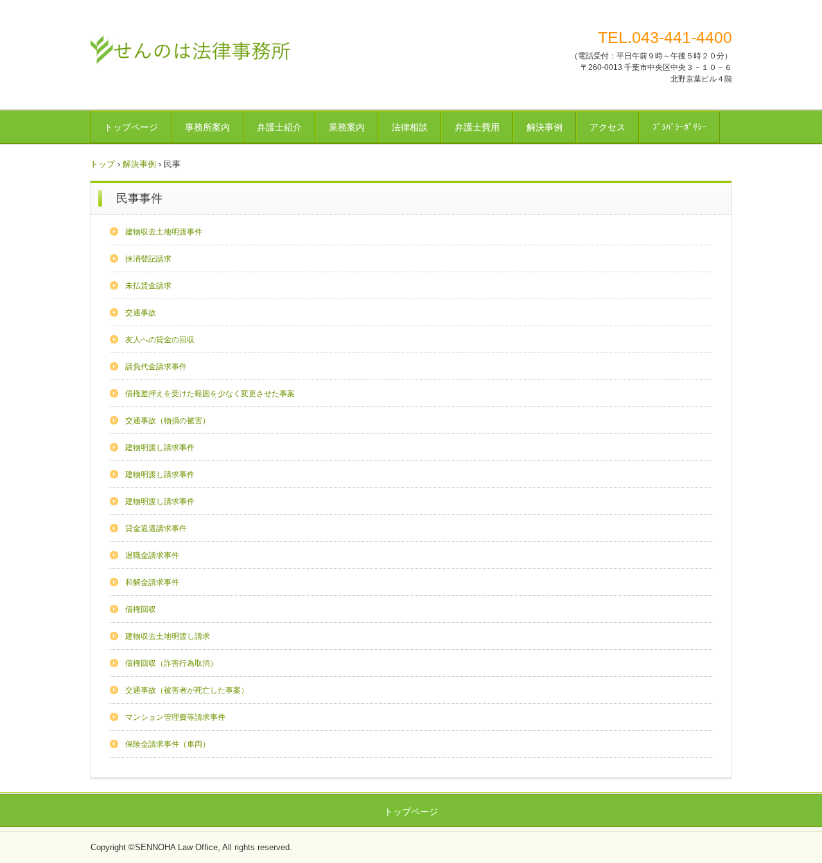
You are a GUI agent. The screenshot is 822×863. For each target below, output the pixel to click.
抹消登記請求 (148, 258)
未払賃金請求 (148, 285)
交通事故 (140, 312)
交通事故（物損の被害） (167, 420)
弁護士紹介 (279, 127)
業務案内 (347, 127)
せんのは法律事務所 (190, 48)
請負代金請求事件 (156, 366)
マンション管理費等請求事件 (175, 717)
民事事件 (139, 198)
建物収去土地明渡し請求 (167, 636)
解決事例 (545, 127)
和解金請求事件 (152, 582)
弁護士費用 (477, 127)
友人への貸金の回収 (160, 339)
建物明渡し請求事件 (160, 447)
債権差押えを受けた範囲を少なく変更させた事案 (210, 393)
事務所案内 (207, 127)
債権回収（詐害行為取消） (171, 663)
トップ (102, 164)
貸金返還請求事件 (156, 528)
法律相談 (410, 127)
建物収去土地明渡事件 (163, 231)
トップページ (131, 127)
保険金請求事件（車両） (167, 744)
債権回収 (140, 609)
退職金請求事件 (152, 555)
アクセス (607, 127)
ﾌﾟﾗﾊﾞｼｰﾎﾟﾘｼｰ (679, 127)
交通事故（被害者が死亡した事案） (187, 690)
